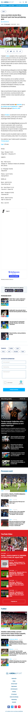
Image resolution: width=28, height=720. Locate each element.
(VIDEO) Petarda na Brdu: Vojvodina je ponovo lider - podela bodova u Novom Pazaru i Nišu (18, 643)
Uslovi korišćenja (14, 697)
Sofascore (11, 279)
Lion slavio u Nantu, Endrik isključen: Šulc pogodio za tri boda (13, 495)
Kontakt (14, 702)
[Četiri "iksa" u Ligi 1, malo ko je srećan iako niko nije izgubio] (4, 302)
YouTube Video (6, 534)
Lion (9, 351)
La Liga (3, 628)
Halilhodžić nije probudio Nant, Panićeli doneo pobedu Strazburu (18, 311)
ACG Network (14, 689)
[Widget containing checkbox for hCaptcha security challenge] (13, 382)
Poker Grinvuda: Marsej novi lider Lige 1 (17, 502)
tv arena (8, 711)
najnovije (14, 678)
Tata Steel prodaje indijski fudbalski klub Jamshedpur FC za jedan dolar (18, 462)
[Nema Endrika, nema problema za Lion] (4, 336)
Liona (7, 56)
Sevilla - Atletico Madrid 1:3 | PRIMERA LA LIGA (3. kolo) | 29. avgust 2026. (13, 556)
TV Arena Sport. (5, 141)
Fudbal (11, 348)
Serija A (11, 649)
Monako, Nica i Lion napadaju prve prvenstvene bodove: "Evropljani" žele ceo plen (17, 513)
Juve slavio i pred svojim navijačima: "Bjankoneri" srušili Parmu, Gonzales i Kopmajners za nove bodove (18, 653)
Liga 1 (3, 11)
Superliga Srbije (13, 639)
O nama (14, 691)
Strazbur (7, 115)
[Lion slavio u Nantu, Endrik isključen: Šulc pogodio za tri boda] (14, 483)
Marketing (14, 699)
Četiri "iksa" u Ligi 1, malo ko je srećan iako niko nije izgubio (17, 299)
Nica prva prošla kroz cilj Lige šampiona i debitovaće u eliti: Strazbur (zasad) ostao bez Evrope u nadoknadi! (17, 523)
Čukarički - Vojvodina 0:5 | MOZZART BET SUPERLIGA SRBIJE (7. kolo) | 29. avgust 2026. (16, 594)
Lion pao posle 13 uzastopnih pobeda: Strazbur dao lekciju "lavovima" (16, 323)
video (14, 681)
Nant (23, 351)
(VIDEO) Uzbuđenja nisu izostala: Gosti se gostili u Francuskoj (18, 661)
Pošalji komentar (14, 389)
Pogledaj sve (22, 398)
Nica (3, 351)
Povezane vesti (6, 296)
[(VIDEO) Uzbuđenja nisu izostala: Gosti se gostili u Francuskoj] (4, 662)
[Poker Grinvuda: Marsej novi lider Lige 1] (4, 503)
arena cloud (14, 683)
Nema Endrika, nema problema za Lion (17, 333)
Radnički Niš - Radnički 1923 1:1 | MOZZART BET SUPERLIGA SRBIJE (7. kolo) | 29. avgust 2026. (18, 574)
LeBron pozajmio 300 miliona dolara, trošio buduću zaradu (18, 437)
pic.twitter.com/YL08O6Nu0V (9, 106)
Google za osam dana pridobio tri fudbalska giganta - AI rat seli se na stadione (18, 454)
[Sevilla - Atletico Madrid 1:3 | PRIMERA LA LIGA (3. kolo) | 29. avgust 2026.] (14, 544)
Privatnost (14, 694)
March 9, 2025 (16, 108)
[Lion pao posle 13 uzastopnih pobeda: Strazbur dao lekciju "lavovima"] (4, 324)
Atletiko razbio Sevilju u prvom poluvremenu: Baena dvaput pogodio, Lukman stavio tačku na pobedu (13, 633)
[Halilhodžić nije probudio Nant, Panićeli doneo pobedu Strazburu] (4, 313)
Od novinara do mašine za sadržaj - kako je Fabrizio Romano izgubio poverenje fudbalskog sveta (17, 447)
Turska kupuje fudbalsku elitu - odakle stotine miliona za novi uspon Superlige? (12, 424)
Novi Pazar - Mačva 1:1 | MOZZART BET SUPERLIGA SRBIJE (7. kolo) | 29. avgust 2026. (16, 584)
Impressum (14, 686)
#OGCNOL (19, 104)
